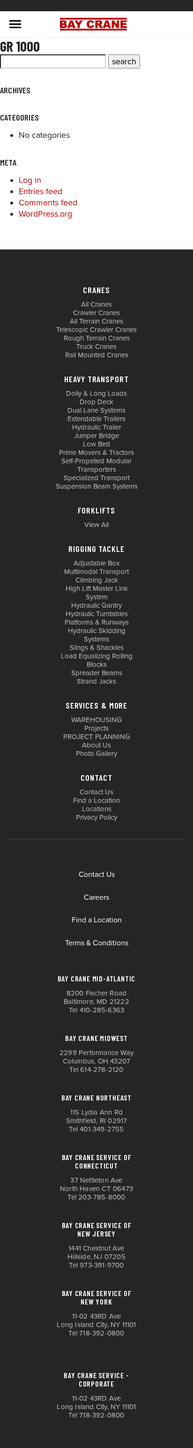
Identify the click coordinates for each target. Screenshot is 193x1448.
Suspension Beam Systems (97, 486)
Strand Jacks (96, 681)
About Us (96, 745)
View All (96, 524)
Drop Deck (96, 402)
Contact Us (96, 792)
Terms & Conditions (96, 943)
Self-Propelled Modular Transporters (96, 465)
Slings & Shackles (97, 647)
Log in (30, 180)
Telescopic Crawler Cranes (96, 329)
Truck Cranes (96, 346)
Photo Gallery (96, 753)
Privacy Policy (96, 817)
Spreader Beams (96, 673)
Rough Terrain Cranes (97, 338)
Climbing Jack (96, 580)
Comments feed (48, 202)
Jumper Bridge (96, 435)
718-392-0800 (101, 1333)
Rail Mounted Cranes (96, 355)
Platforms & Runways (97, 622)
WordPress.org (45, 214)
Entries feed (40, 191)
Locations (96, 809)
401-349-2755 (102, 1129)
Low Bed (96, 444)
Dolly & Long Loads (96, 393)
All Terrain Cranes (96, 321)
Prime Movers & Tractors (96, 452)
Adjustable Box (96, 563)
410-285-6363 (102, 1010)
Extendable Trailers (96, 419)
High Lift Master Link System (97, 592)
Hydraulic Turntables (97, 614)
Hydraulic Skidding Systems (97, 634)
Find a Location (96, 800)
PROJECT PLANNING (96, 736)
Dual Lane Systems (96, 410)
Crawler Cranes (96, 313)
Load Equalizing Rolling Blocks (97, 660)
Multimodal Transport (96, 571)
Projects (96, 728)
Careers (96, 897)
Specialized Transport (97, 478)
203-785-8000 (101, 1197)
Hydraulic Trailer (96, 427)
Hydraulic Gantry (96, 605)
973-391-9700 (102, 1265)
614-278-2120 (101, 1069)
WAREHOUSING (96, 720)
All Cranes (96, 304)
